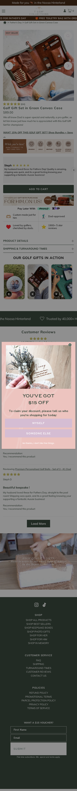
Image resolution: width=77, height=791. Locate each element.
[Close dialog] (70, 345)
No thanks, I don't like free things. (38, 443)
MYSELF (38, 423)
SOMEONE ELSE (38, 433)
